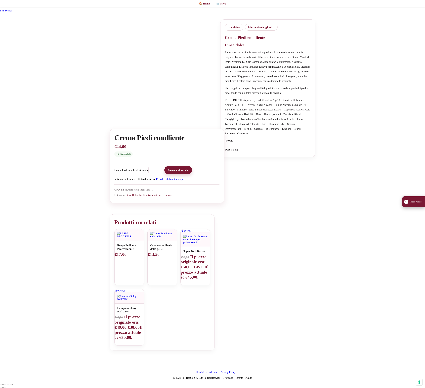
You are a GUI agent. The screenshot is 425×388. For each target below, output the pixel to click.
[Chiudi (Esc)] (11, 384)
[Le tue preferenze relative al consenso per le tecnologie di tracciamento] (419, 382)
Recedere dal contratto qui (169, 179)
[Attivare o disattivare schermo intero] (4, 384)
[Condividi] (8, 384)
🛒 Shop (221, 3)
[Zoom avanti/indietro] (1, 384)
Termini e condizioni (206, 372)
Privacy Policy (228, 372)
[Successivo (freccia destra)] (4, 387)
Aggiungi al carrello (178, 170)
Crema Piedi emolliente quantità (131, 170)
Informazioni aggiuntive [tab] (261, 27)
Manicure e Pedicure (162, 195)
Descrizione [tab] (234, 27)
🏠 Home (204, 3)
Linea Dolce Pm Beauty (138, 195)
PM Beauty (6, 10)
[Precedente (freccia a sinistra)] (1, 387)
